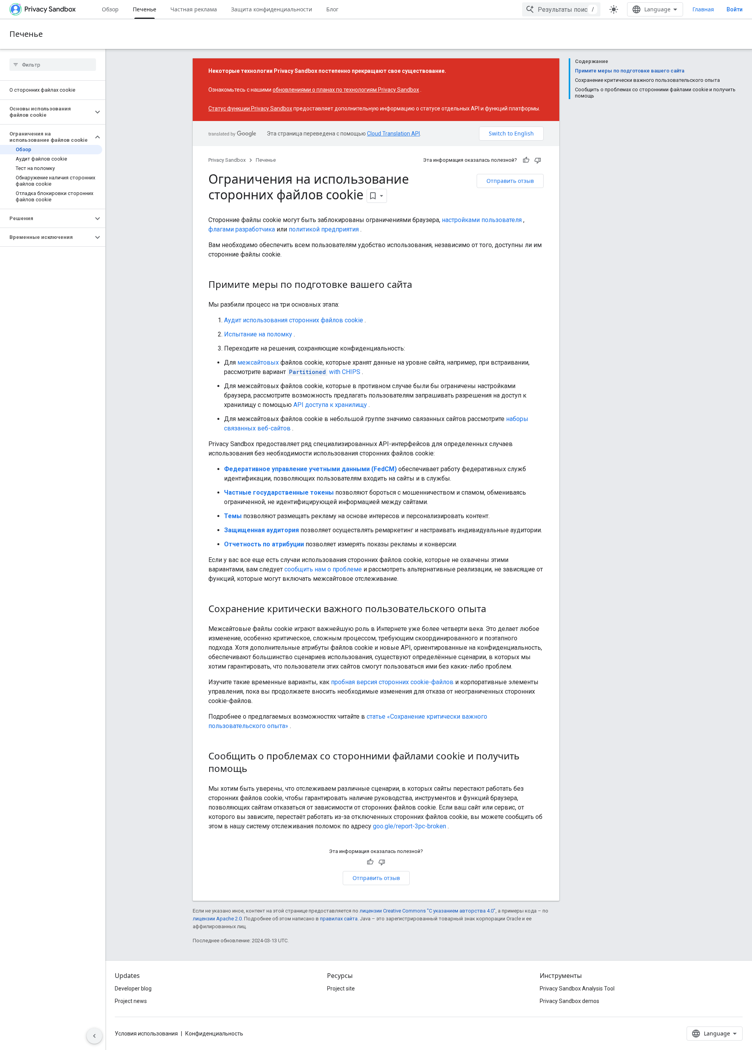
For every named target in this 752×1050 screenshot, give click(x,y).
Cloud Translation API (393, 133)
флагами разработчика (241, 229)
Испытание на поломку (258, 334)
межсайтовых (258, 362)
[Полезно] (526, 160)
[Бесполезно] (538, 160)
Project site (341, 988)
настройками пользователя (482, 220)
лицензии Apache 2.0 (217, 919)
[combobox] (561, 9)
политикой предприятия (324, 229)
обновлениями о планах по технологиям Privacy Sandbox (346, 90)
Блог (332, 9)
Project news (131, 1001)
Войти (735, 9)
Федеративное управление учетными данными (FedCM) (310, 469)
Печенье (144, 9)
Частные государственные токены (279, 492)
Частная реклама (193, 9)
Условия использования (146, 1033)
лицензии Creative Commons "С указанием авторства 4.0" (427, 911)
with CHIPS (324, 372)
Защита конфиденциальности (271, 9)
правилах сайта (339, 919)
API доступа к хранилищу (330, 404)
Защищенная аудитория (261, 530)
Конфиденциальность (214, 1033)
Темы (233, 516)
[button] (46, 112)
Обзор (110, 9)
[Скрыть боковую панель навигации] (94, 1036)
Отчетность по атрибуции (264, 544)
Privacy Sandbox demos (569, 1001)
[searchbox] (52, 64)
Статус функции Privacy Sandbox (250, 108)
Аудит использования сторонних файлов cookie (293, 320)
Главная (703, 9)
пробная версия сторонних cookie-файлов (392, 682)
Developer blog (133, 988)
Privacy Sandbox (227, 160)
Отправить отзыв (510, 180)
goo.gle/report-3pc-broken (409, 826)
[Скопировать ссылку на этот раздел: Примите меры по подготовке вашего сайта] (420, 285)
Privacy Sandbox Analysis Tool (577, 988)
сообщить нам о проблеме (323, 569)
